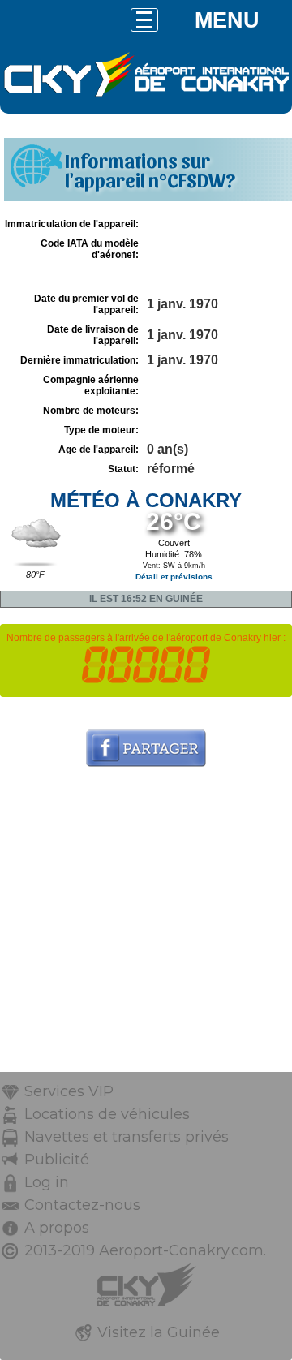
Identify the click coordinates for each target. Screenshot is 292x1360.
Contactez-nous (82, 1205)
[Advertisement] (146, 926)
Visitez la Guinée (158, 1332)
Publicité (56, 1159)
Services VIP (69, 1091)
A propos (56, 1228)
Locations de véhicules (107, 1114)
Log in (46, 1182)
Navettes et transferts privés (126, 1137)
